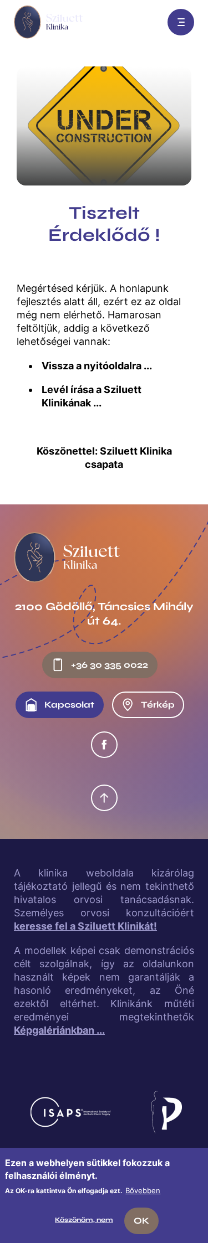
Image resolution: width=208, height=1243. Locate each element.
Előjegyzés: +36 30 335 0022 (145, 22)
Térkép (158, 704)
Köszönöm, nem (84, 1220)
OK (141, 1220)
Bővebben (142, 1190)
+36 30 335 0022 (109, 664)
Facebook (104, 744)
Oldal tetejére (104, 798)
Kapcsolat (69, 704)
